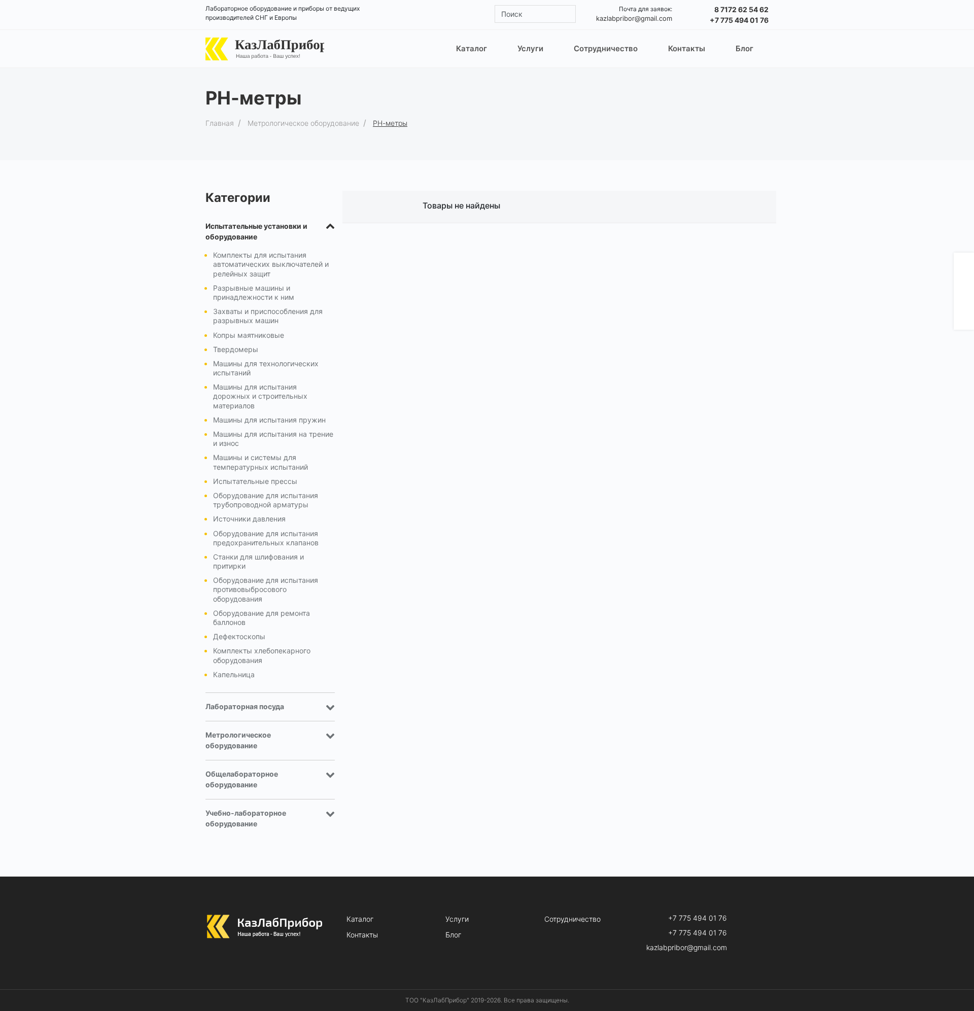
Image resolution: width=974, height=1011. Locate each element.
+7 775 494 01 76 (739, 20)
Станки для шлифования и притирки (258, 561)
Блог (453, 934)
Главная (219, 123)
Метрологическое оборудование (303, 123)
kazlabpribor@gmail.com (634, 18)
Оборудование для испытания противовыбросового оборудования (265, 589)
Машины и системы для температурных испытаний (260, 462)
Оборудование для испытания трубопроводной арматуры (265, 500)
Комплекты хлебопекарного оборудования (261, 655)
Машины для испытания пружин (269, 419)
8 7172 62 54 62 (741, 9)
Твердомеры (235, 349)
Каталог (359, 919)
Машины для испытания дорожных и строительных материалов (260, 395)
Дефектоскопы (239, 636)
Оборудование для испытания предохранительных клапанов (266, 538)
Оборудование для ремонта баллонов (261, 617)
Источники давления (249, 518)
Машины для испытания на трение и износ (273, 438)
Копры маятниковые (248, 335)
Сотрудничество (572, 919)
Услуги (457, 919)
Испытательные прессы (255, 481)
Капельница (234, 674)
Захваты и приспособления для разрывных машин (268, 316)
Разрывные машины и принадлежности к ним (253, 292)
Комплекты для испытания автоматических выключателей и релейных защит (271, 264)
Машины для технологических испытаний (266, 368)
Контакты (362, 934)
